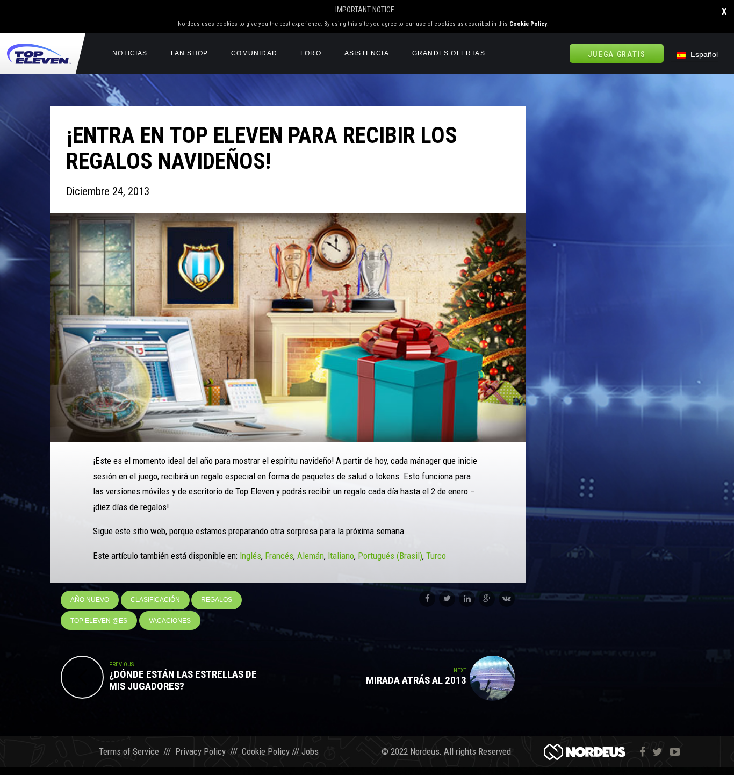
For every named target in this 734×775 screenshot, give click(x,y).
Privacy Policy (200, 751)
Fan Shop (189, 53)
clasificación (155, 600)
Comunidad (254, 53)
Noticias (130, 53)
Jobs (310, 751)
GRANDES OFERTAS (448, 53)
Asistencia (366, 53)
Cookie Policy (528, 23)
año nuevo (89, 600)
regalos (216, 600)
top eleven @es (98, 621)
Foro (310, 53)
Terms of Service (129, 751)
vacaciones (170, 621)
